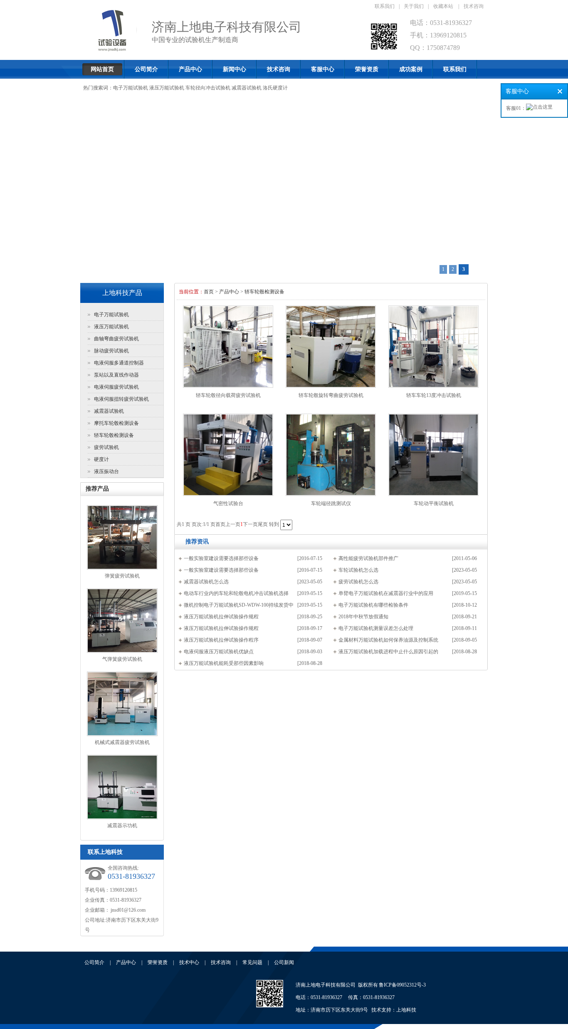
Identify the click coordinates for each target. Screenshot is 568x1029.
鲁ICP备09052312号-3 (402, 985)
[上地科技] (269, 1006)
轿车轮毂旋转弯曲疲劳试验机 (331, 395)
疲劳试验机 (106, 447)
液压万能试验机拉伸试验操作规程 (221, 617)
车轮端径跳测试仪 (331, 503)
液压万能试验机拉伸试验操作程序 (221, 640)
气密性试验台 (228, 503)
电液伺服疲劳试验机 (116, 387)
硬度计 (101, 459)
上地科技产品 (122, 292)
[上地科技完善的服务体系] (284, 188)
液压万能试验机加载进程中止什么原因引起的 (388, 652)
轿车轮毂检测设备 (114, 435)
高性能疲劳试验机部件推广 (368, 558)
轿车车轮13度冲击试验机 (433, 395)
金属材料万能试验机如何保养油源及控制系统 (388, 640)
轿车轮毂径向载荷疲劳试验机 (228, 395)
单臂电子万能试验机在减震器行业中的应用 (385, 593)
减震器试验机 (247, 88)
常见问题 (252, 962)
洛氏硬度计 (275, 88)
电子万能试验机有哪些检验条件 (373, 605)
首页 (209, 292)
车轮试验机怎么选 (358, 570)
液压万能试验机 (166, 88)
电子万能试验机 (130, 88)
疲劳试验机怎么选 (358, 582)
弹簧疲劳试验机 (122, 576)
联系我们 (385, 6)
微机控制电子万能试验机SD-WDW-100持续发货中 (239, 605)
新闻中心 (234, 69)
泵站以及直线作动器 (116, 375)
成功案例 (410, 69)
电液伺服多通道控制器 (119, 363)
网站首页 (102, 69)
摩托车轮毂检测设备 (116, 423)
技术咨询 (474, 6)
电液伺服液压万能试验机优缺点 (219, 652)
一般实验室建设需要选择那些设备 (221, 558)
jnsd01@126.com (128, 910)
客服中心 (322, 69)
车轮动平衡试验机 (434, 503)
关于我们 (414, 6)
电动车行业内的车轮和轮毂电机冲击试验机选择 (236, 593)
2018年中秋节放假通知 (363, 617)
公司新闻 (284, 962)
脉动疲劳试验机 (111, 351)
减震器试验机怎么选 (206, 582)
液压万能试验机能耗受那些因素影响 (224, 663)
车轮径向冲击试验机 (207, 88)
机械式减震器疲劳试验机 (122, 742)
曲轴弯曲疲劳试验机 (116, 339)
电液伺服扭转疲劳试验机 (121, 399)
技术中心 (189, 962)
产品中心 (190, 69)
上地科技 (406, 1010)
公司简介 (146, 69)
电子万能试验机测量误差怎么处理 (375, 628)
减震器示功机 (122, 825)
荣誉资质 (366, 69)
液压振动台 (106, 471)
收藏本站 (443, 6)
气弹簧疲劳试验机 (122, 659)
